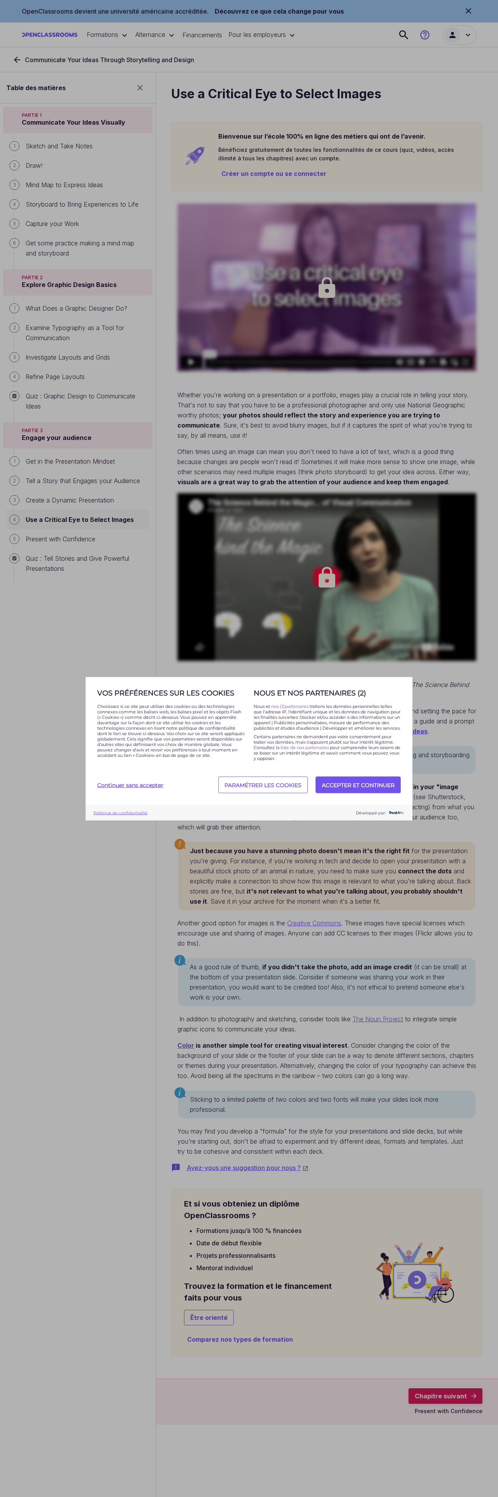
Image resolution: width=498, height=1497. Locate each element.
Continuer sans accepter (130, 784)
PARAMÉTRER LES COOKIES (263, 784)
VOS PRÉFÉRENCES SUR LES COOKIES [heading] (165, 693)
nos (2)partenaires (290, 706)
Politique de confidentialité (120, 812)
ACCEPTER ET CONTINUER (358, 784)
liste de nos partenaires (305, 747)
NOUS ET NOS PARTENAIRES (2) (310, 693)
